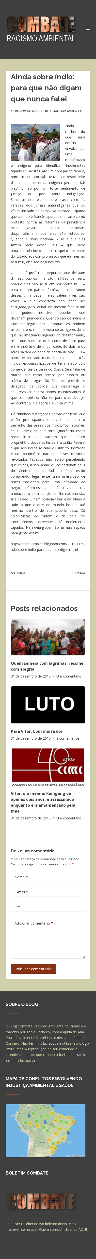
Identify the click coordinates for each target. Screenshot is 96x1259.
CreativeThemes (20, 1252)
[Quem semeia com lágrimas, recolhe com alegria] (48, 637)
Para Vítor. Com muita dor (37, 731)
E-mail (21, 891)
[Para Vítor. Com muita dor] (48, 704)
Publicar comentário (33, 968)
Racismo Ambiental (68, 111)
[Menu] (88, 29)
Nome (21, 876)
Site (18, 906)
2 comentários (68, 738)
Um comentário (68, 676)
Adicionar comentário (34, 923)
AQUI (83, 1229)
